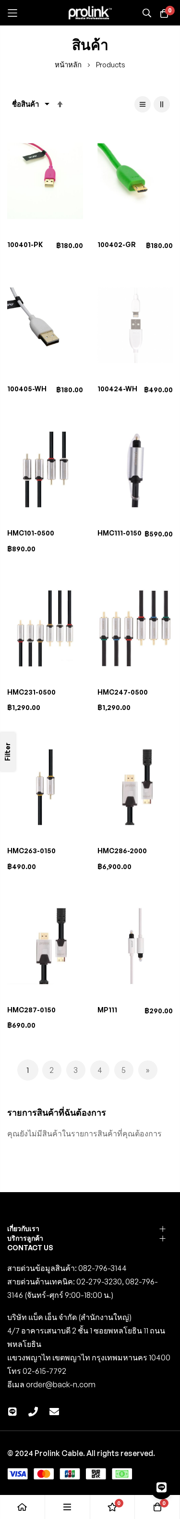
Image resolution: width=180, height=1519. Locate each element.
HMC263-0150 (31, 851)
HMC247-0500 (122, 692)
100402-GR (116, 244)
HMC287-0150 (31, 1010)
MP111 (107, 1010)
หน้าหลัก (69, 64)
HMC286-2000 (122, 851)
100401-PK (25, 244)
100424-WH (117, 389)
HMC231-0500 (31, 692)
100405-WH (27, 389)
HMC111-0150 (119, 533)
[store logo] (90, 13)
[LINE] (161, 1487)
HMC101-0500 (30, 533)
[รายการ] (142, 104)
